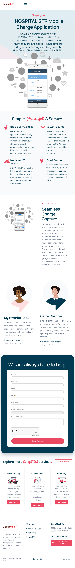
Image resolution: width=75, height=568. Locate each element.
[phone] (41, 559)
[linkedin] (34, 559)
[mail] (37, 559)
